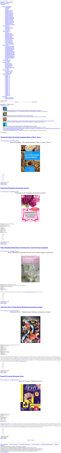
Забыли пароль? (10, 104)
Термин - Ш (7, 95)
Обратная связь (9, 2)
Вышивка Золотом (9, 12)
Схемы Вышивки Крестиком (47, 444)
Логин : (2, 101)
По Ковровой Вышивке (10, 56)
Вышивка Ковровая (9, 13)
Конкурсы (2, 2)
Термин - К (7, 81)
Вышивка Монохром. (9, 18)
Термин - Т (7, 90)
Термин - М (7, 83)
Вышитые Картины (9, 37)
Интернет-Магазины (9, 97)
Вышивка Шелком (9, 23)
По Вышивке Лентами (9, 52)
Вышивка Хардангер (9, 22)
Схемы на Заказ (8, 72)
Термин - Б (7, 76)
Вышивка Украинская (9, 21)
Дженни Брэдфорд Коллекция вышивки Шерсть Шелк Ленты (20, 137)
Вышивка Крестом (9, 14)
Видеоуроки (7, 26)
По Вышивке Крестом (9, 51)
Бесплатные (7, 61)
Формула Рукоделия (9, 42)
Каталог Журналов (6, 31)
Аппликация (7, 7)
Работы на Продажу (9, 98)
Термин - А (7, 75)
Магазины (5, 96)
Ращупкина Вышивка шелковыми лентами (14, 188)
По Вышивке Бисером (9, 46)
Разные (6, 58)
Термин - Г (7, 78)
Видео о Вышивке (4, 444)
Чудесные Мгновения (9, 43)
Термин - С (7, 89)
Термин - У (7, 91)
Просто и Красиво (9, 40)
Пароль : (17, 101)
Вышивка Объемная (9, 19)
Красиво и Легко (8, 39)
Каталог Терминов (6, 74)
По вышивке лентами (14, 140)
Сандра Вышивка (8, 41)
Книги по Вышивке (14, 444)
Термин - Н (7, 84)
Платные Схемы (8, 71)
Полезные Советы (9, 65)
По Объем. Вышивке (9, 57)
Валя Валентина (8, 33)
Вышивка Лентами (9, 16)
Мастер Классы (8, 63)
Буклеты (7, 32)
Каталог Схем (6, 69)
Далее (32, 440)
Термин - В (7, 77)
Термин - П (7, 86)
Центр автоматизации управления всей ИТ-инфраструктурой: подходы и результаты (24, 110)
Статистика (2, 4)
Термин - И (7, 80)
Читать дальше (3, 184)
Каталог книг (6, 140)
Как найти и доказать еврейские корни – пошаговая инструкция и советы (22, 126)
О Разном (7, 30)
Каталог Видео (6, 25)
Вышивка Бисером (9, 10)
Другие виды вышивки (10, 24)
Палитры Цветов (8, 64)
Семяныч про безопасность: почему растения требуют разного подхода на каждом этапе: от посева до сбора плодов (30, 120)
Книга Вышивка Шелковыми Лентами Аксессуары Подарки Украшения (24, 247)
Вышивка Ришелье (9, 20)
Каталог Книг (6, 45)
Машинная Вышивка (9, 17)
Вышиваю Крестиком (9, 38)
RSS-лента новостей (4, 3)
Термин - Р (7, 87)
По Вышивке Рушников (10, 54)
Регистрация (3, 104)
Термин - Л (7, 82)
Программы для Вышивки (24, 444)
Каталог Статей (6, 62)
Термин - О (7, 85)
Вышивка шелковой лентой (5, 423)
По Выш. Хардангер (9, 55)
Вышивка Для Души (9, 35)
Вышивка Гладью (8, 11)
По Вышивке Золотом (9, 48)
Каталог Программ (7, 60)
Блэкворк (7, 8)
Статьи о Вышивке (35, 444)
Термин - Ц (7, 94)
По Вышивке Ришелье (9, 53)
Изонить (7, 9)
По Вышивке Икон (9, 50)
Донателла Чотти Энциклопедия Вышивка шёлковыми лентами (21, 307)
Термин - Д (7, 79)
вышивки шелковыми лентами (30, 291)
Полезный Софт (8, 66)
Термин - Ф (7, 92)
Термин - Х (7, 93)
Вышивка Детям (8, 36)
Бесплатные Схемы (9, 70)
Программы (7, 28)
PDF (4, 418)
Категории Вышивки (7, 6)
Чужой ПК (33, 101)
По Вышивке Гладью (9, 47)
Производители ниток (9, 67)
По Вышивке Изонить (9, 49)
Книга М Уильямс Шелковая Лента (12, 376)
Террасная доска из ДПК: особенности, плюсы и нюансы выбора (20, 115)
